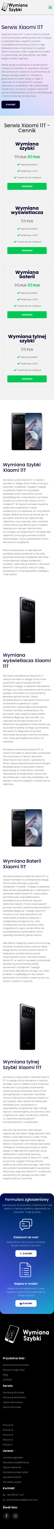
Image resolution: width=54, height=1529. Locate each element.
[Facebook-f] (6, 1516)
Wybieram (27, 186)
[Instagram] (15, 1516)
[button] (50, 7)
